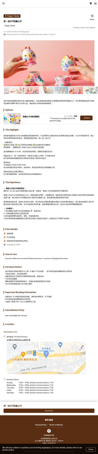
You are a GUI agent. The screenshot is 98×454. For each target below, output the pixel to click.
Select (87, 118)
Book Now (49, 411)
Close (90, 449)
